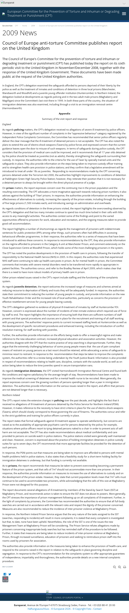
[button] (64, 3)
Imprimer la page (125, 566)
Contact (97, 608)
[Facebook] (4, 574)
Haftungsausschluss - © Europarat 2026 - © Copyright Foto (60, 608)
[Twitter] (9, 574)
